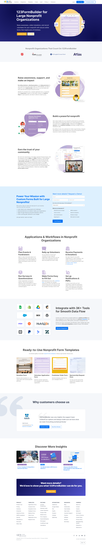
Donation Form (22, 375)
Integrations (23, 2)
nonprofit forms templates (49, 353)
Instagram (85, 535)
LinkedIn (79, 535)
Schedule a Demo (90, 2)
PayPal (68, 262)
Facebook (74, 535)
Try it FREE (30, 34)
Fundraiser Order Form (60, 375)
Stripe (71, 262)
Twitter (77, 535)
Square (75, 262)
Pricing (46, 2)
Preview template (24, 365)
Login (73, 2)
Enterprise (53, 2)
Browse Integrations (62, 328)
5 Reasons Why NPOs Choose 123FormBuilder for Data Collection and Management (72, 468)
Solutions (16, 2)
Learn (41, 2)
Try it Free (80, 2)
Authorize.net (70, 264)
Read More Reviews (56, 426)
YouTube (82, 535)
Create (36, 2)
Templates (30, 2)
